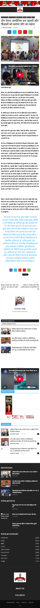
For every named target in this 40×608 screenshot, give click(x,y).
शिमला (33, 17)
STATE (29, 17)
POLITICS (4, 558)
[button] (37, 9)
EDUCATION (12, 17)
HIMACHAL (19, 17)
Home (2, 14)
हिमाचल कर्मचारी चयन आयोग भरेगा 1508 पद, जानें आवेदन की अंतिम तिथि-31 (10, 287)
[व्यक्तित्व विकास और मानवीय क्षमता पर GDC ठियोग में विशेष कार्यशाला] (6, 331)
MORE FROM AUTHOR (9, 324)
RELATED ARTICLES (8, 321)
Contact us (24, 602)
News (25, 17)
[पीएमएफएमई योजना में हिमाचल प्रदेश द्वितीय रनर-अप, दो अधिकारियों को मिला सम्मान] (6, 350)
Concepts (4, 555)
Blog (18, 602)
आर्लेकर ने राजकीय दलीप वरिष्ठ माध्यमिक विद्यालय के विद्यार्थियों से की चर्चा (30, 287)
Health (3, 561)
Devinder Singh (7, 27)
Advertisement (11, 602)
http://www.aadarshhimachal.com (20, 311)
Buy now (31, 602)
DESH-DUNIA (5, 17)
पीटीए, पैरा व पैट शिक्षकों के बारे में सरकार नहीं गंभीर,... (24, 514)
